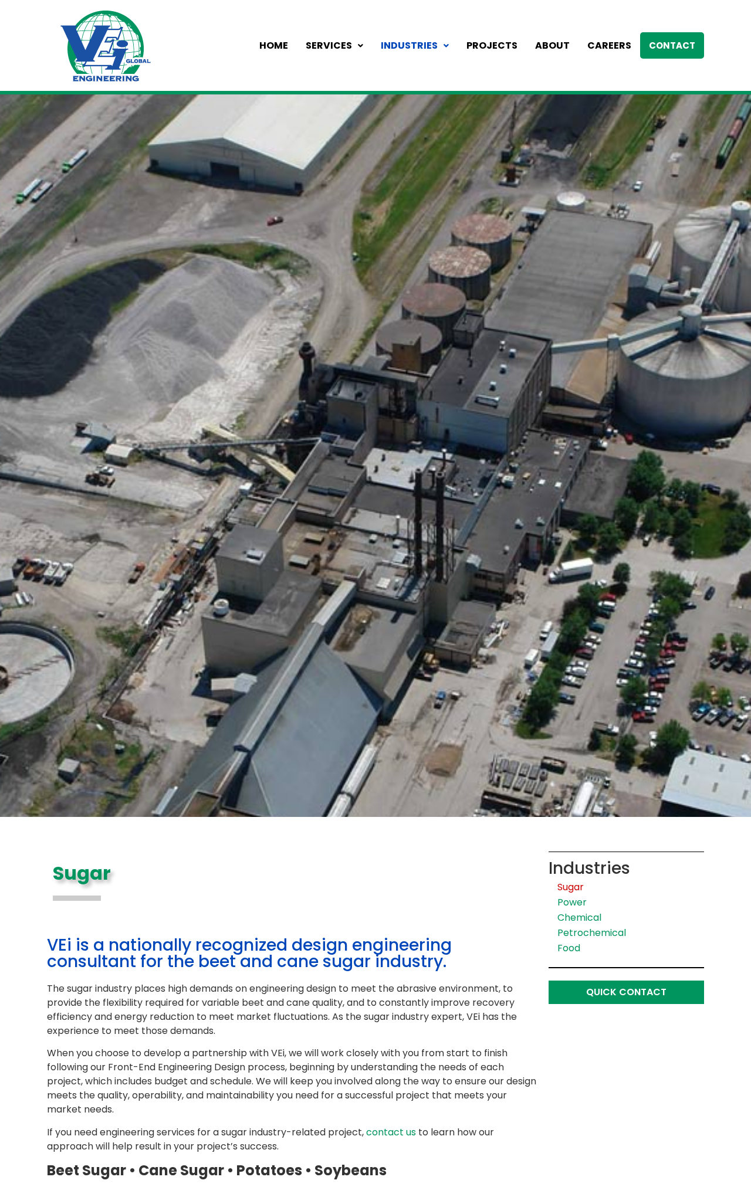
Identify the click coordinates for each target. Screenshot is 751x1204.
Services (329, 45)
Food (568, 948)
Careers (609, 45)
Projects (491, 45)
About (552, 45)
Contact (672, 45)
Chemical (579, 917)
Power (572, 902)
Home (273, 45)
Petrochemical (591, 933)
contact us (391, 1132)
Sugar (570, 887)
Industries (409, 45)
